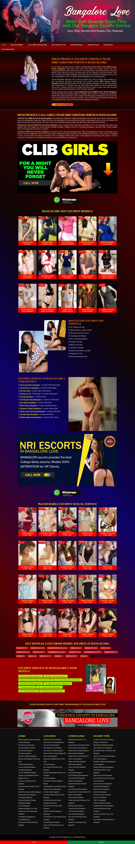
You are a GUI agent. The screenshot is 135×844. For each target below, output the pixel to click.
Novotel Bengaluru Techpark (26, 748)
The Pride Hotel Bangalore (76, 811)
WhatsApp (101, 842)
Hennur (32, 656)
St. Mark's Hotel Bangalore (51, 792)
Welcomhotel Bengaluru (25, 797)
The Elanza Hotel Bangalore (76, 778)
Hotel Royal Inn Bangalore (101, 789)
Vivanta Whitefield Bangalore (27, 767)
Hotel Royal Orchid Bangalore (52, 739)
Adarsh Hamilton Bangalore (51, 822)
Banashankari (8, 49)
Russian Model (17, 45)
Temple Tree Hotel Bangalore (77, 761)
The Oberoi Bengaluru (28, 691)
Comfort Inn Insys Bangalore (76, 808)
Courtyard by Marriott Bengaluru (57, 684)
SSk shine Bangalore (49, 778)
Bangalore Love (68, 837)
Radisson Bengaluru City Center (27, 808)
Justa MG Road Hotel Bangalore (77, 789)
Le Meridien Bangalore (25, 770)
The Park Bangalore (49, 764)
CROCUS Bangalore (99, 800)
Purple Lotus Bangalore (75, 781)
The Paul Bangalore (24, 806)
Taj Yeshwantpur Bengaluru (26, 745)
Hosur (84, 656)
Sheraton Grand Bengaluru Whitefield (66, 680)
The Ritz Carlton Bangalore (55, 676)
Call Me (33, 842)
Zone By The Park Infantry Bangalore (104, 756)
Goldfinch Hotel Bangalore (101, 786)
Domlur (21, 656)
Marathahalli (77, 45)
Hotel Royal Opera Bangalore (102, 794)
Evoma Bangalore (98, 764)
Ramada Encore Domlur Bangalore (78, 750)
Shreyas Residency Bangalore (102, 803)
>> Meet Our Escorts (62, 104)
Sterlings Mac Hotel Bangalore (27, 794)
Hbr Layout (46, 656)
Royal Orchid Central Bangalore (77, 748)
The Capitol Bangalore (100, 759)
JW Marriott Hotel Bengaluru (52, 691)
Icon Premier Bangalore (75, 772)
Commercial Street (57, 652)
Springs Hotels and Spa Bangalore (103, 767)
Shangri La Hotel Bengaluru (30, 684)
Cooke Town (75, 652)
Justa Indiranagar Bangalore (76, 814)
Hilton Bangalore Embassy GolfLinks (29, 739)
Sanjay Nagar (23, 652)
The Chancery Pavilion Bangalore (53, 750)
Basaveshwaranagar (57, 648)
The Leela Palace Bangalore (30, 676)
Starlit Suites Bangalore (100, 792)
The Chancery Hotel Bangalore (102, 783)
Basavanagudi (38, 648)
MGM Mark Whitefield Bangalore (103, 745)
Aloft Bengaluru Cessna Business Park (54, 786)
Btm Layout (39, 652)
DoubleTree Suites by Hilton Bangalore (29, 792)
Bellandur (76, 648)
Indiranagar (93, 45)
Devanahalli (111, 652)
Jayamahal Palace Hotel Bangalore (103, 806)
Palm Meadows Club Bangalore (52, 748)
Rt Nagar (106, 648)
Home (4, 45)
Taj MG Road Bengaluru (25, 764)
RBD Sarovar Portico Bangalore (102, 775)
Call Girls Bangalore (37, 45)
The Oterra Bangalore (24, 753)
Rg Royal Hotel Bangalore (76, 753)
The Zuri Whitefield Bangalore (27, 772)
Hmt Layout (72, 656)
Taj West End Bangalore (25, 750)
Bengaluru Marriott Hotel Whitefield (34, 680)
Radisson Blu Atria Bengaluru (52, 789)
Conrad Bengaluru (27, 687)
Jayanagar (108, 45)
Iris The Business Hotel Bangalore (78, 775)
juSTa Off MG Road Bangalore (102, 748)
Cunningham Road (93, 652)
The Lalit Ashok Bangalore (51, 745)
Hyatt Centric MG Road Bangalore (53, 742)
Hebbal (59, 656)
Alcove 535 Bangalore (100, 797)
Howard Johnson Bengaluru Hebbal (78, 745)
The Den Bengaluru (24, 742)
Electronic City (59, 45)
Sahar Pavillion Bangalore (76, 797)
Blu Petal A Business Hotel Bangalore (104, 761)
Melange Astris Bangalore (75, 806)
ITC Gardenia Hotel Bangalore (49, 687)
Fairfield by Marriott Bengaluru (27, 756)
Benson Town (91, 648)
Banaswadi (22, 648)
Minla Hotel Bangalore (75, 764)
